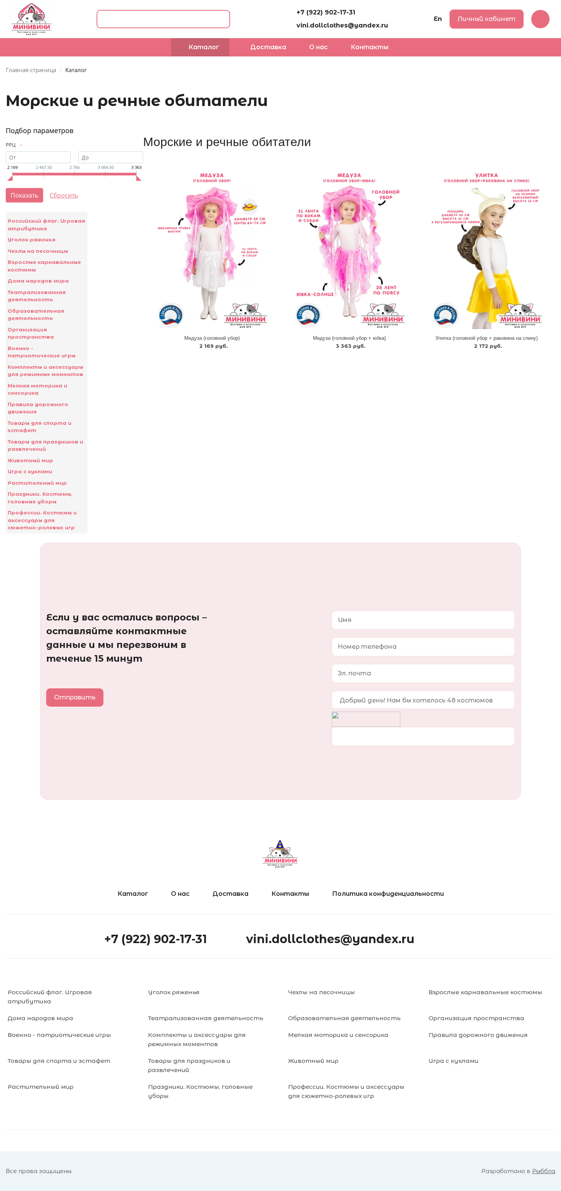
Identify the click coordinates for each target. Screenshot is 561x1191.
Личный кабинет (487, 19)
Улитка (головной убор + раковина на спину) (486, 338)
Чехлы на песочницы (38, 251)
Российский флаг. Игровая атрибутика (46, 224)
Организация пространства (31, 333)
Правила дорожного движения (38, 408)
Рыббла (543, 1171)
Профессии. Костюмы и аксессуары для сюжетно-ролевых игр (42, 520)
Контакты (290, 893)
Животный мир (30, 460)
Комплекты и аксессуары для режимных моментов (45, 371)
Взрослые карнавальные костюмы (44, 266)
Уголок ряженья (31, 239)
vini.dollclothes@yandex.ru (342, 25)
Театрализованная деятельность (37, 296)
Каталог (133, 893)
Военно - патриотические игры (42, 352)
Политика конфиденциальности (388, 893)
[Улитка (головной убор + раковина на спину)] (486, 249)
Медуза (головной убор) (212, 338)
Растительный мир (37, 483)
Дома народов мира (38, 281)
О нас (180, 893)
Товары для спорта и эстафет (39, 427)
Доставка (230, 893)
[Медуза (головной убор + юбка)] (349, 249)
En (438, 19)
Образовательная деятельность (36, 314)
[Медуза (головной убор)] (211, 249)
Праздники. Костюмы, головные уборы (40, 498)
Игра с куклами (30, 471)
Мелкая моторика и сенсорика (37, 389)
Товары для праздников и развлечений (45, 445)
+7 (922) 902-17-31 (326, 12)
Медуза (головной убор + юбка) (349, 338)
